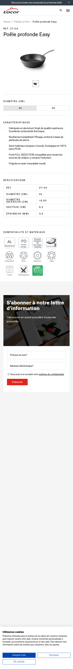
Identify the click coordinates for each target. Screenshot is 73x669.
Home (7, 21)
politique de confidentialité (51, 374)
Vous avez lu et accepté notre (37, 374)
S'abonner (17, 382)
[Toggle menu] (68, 10)
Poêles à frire (21, 21)
